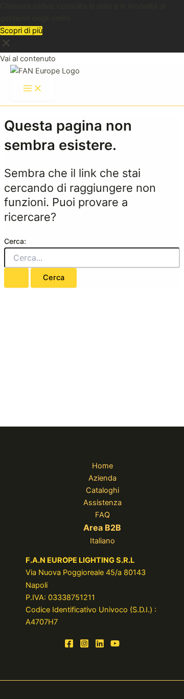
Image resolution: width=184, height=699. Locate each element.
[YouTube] (115, 645)
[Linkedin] (99, 645)
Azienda (102, 478)
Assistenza (102, 502)
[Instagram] (84, 645)
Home (102, 465)
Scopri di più (21, 30)
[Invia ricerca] (16, 278)
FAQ (102, 514)
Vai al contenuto (28, 58)
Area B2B (102, 527)
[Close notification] (6, 46)
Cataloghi (102, 490)
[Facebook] (69, 645)
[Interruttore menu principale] (32, 89)
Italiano (102, 540)
